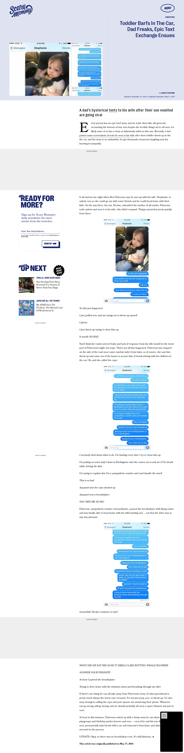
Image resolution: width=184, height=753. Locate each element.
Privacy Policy (24, 236)
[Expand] (163, 713)
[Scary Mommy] (21, 11)
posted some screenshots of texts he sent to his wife (106, 135)
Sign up (48, 243)
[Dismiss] (180, 713)
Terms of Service (53, 235)
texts (113, 110)
